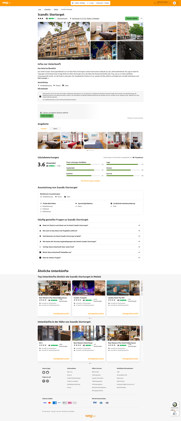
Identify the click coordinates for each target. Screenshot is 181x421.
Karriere (69, 375)
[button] (64, 41)
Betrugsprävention (97, 390)
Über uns (69, 372)
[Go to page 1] (87, 150)
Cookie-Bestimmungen (74, 378)
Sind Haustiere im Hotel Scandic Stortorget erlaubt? (62, 236)
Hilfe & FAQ (95, 372)
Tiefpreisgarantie (97, 381)
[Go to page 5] (91, 150)
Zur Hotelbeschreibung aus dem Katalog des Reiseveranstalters (59, 99)
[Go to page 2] (88, 150)
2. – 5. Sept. (90, 3)
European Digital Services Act (125, 384)
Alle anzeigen (43, 88)
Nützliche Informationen (99, 387)
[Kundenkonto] (176, 3)
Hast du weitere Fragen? (52, 258)
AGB (118, 372)
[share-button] (141, 18)
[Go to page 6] (92, 150)
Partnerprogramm (97, 384)
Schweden (47, 9)
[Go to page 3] (89, 150)
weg (39, 9)
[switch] (175, 414)
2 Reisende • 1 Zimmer (102, 3)
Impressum (120, 378)
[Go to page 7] (93, 150)
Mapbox (131, 118)
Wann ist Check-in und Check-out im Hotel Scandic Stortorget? (65, 225)
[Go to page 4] (90, 150)
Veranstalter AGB (122, 375)
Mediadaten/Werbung (73, 384)
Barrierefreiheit (121, 387)
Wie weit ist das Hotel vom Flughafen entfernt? (60, 231)
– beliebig (82, 3)
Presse (69, 387)
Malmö (77, 3)
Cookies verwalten (72, 381)
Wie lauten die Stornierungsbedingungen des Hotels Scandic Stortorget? (69, 241)
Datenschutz (121, 381)
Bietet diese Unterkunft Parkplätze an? (57, 252)
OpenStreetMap (139, 118)
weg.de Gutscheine (97, 378)
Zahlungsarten (96, 375)
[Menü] (178, 402)
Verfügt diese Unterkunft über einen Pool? (58, 247)
